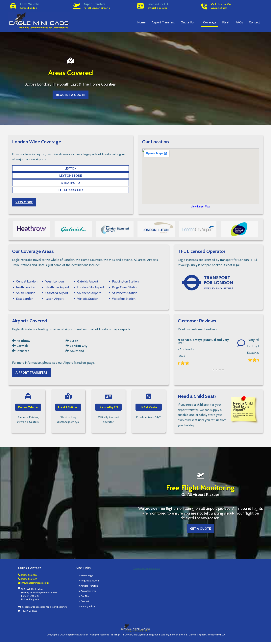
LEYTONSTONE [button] (70, 175)
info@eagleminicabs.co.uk (34, 582)
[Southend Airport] (239, 229)
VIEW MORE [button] (24, 202)
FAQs (239, 22)
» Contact (84, 601)
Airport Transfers (163, 22)
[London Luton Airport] (156, 229)
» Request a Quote (89, 580)
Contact (254, 22)
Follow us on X (28, 610)
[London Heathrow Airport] (31, 229)
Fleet (226, 22)
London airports (35, 159)
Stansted (23, 351)
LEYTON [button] (70, 168)
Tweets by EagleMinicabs (146, 568)
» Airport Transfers (88, 585)
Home (141, 22)
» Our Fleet (84, 596)
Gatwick (22, 346)
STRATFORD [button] (70, 183)
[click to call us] (231, 0)
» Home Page (86, 575)
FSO (222, 634)
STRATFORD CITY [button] (71, 190)
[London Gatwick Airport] (73, 229)
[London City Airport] (198, 229)
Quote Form (189, 22)
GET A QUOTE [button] (200, 528)
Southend (76, 351)
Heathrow (23, 341)
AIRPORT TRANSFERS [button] (31, 372)
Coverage (209, 22)
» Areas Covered (87, 590)
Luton (73, 341)
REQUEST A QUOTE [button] (70, 95)
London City (78, 346)
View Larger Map (200, 206)
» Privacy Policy (87, 606)
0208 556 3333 (28, 574)
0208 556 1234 (28, 578)
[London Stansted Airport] (115, 229)
